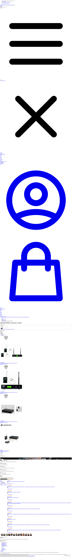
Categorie (1, 5)
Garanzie (3, 546)
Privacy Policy (3, 543)
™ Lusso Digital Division (6, 553)
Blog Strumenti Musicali (7, 2)
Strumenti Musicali (4, 549)
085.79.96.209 (4, 1)
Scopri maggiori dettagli (31, 556)
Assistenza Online (68, 555)
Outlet (1, 6)
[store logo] (2, 80)
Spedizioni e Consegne (4, 545)
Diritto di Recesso (4, 544)
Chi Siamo (3, 2)
